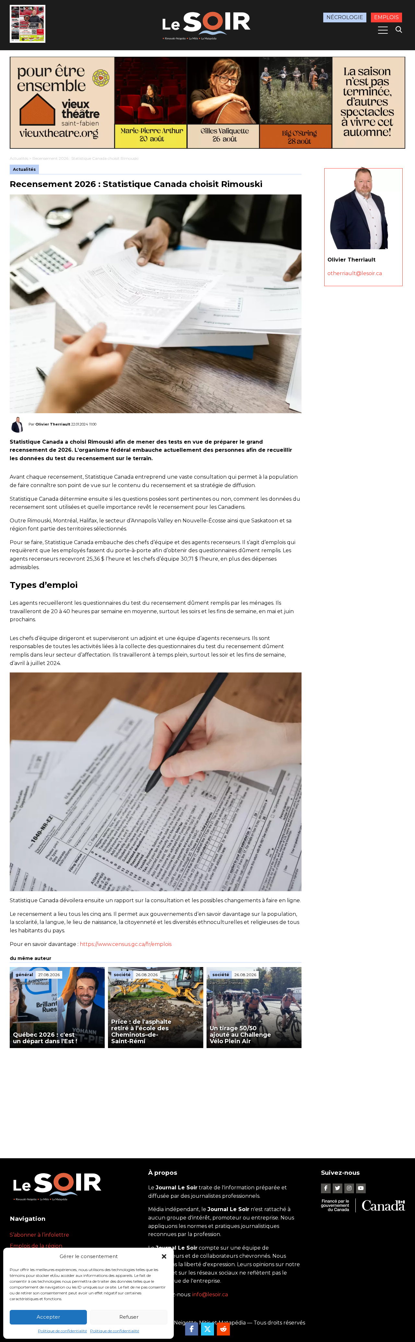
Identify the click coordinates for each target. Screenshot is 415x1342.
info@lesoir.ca (210, 1294)
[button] (164, 1256)
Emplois (386, 17)
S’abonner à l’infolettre (39, 1235)
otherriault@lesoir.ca (354, 273)
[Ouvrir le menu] (383, 30)
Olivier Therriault (52, 424)
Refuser (128, 1317)
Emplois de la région (36, 1246)
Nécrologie (344, 17)
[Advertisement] (156, 1096)
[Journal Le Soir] (207, 24)
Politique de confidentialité (62, 1330)
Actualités (19, 158)
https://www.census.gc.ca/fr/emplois (126, 944)
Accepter (48, 1317)
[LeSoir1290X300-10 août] (207, 103)
